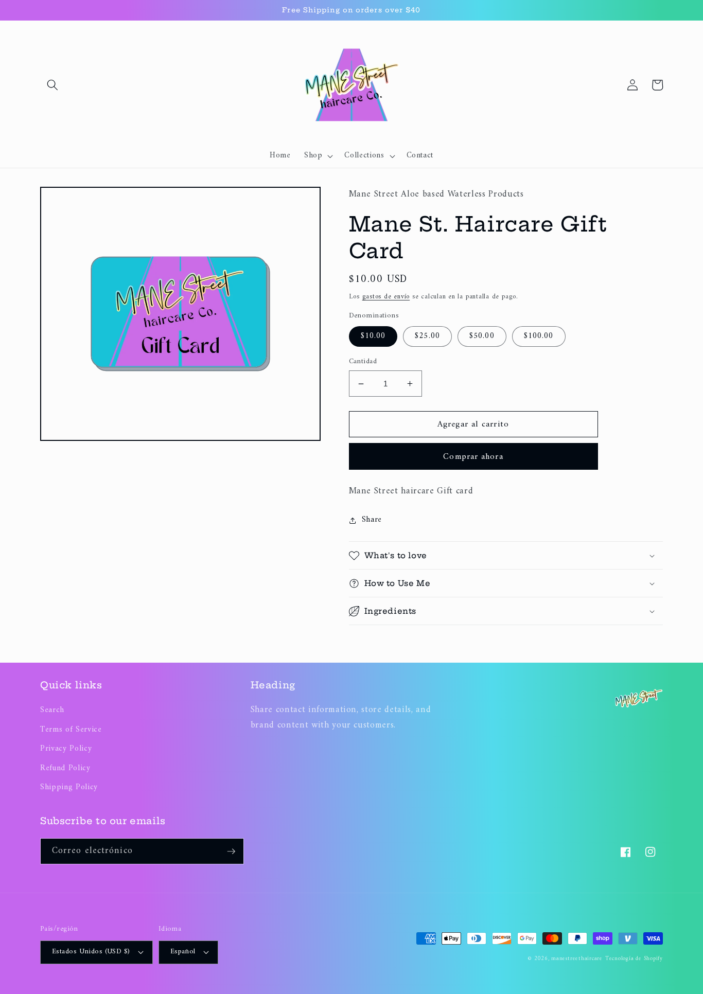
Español (183, 951)
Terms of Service (71, 730)
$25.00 (427, 336)
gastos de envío (386, 297)
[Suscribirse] (231, 851)
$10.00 (373, 336)
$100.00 (539, 336)
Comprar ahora (473, 456)
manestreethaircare (577, 959)
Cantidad (363, 362)
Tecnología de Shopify (634, 959)
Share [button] (372, 520)
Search (52, 710)
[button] (52, 85)
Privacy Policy (66, 749)
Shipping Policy (69, 787)
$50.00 (482, 336)
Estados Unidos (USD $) (91, 951)
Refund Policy (65, 768)
